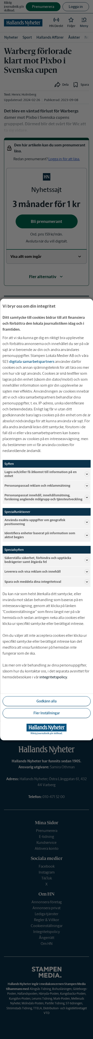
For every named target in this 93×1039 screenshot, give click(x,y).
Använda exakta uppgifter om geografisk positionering (34, 522)
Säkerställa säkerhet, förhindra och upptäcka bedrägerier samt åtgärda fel (37, 560)
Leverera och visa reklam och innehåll (32, 571)
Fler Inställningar (46, 713)
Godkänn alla (46, 701)
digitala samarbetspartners (31, 361)
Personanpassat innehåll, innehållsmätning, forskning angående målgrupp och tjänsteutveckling (43, 497)
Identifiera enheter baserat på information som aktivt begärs (39, 535)
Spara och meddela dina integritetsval (32, 582)
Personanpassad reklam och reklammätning (37, 485)
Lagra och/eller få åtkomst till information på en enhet (40, 474)
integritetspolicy (53, 677)
